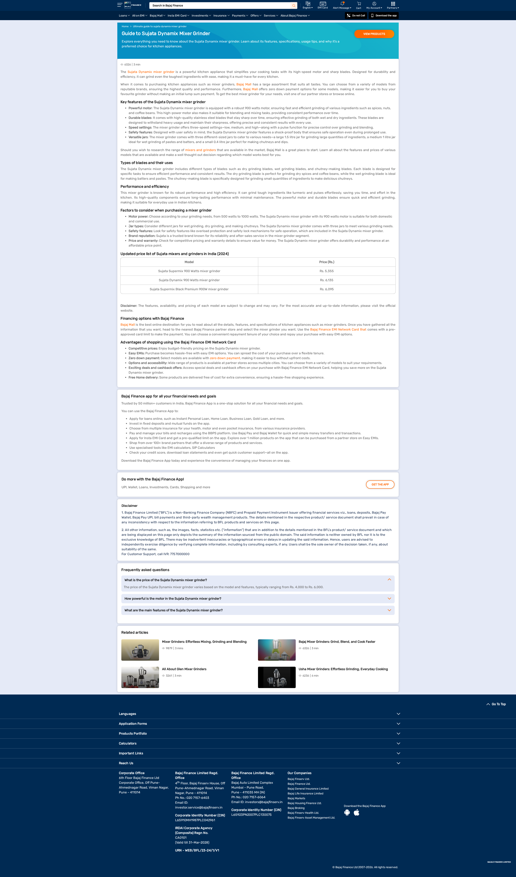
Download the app (386, 15)
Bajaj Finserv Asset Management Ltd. (311, 817)
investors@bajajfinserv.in (264, 802)
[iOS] (356, 813)
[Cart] (359, 3)
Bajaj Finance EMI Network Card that (338, 329)
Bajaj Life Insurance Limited (305, 793)
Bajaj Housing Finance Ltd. (305, 803)
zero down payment (225, 358)
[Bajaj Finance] (132, 5)
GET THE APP (380, 484)
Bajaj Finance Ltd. (299, 784)
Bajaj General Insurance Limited (308, 788)
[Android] (347, 813)
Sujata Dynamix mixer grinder (151, 72)
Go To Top (499, 704)
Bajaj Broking (296, 808)
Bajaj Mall (243, 84)
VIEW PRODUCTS (374, 34)
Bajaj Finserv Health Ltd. (303, 813)
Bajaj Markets (296, 798)
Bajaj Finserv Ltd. (299, 779)
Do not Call (358, 15)
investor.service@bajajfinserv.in (199, 807)
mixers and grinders (200, 150)
